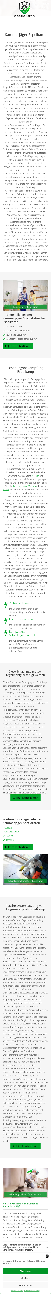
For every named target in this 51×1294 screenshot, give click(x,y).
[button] (47, 1256)
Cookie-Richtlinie (17, 1291)
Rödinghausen (12, 831)
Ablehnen (25, 1278)
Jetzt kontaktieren (18, 346)
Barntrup (9, 839)
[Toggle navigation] (45, 3)
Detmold (9, 835)
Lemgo (8, 827)
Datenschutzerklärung (32, 1291)
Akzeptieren (25, 1271)
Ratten (6, 489)
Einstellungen (25, 1285)
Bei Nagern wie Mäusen (24, 486)
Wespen (35, 475)
